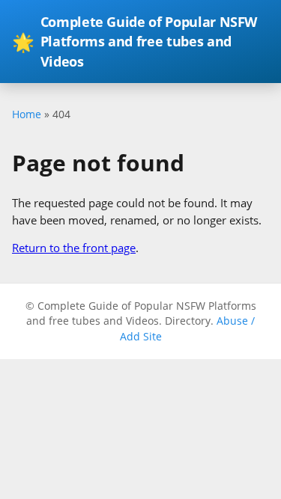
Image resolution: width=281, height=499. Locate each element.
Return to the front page (74, 247)
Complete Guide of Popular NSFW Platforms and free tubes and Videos (134, 41)
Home (26, 114)
